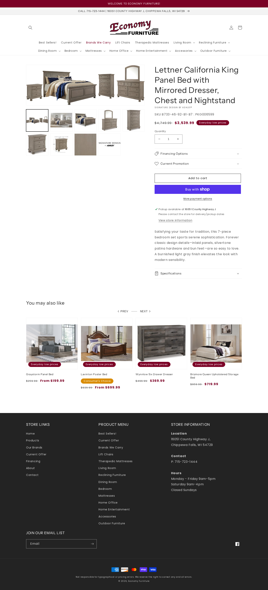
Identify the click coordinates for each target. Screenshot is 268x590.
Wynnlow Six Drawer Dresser (154, 374)
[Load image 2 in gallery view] (61, 120)
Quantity (160, 131)
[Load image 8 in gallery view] (85, 144)
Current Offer (36, 454)
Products (32, 440)
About (30, 468)
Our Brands (34, 447)
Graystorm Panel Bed (39, 374)
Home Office (108, 503)
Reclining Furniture (112, 475)
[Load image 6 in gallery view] (37, 144)
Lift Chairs (105, 454)
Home (30, 434)
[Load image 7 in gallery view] (61, 144)
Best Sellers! (107, 434)
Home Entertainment (114, 509)
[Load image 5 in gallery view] (134, 120)
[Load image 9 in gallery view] (109, 144)
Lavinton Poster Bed (94, 374)
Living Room (107, 468)
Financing (33, 461)
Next (144, 311)
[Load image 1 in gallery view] (37, 120)
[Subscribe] (92, 543)
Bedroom (105, 489)
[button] (30, 27)
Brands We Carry (110, 447)
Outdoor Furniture (111, 523)
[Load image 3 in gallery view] (85, 120)
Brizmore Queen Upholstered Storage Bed (214, 376)
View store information (175, 220)
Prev (124, 311)
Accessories (107, 516)
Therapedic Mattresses (115, 461)
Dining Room (107, 482)
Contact (32, 475)
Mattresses (106, 496)
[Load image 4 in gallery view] (109, 120)
